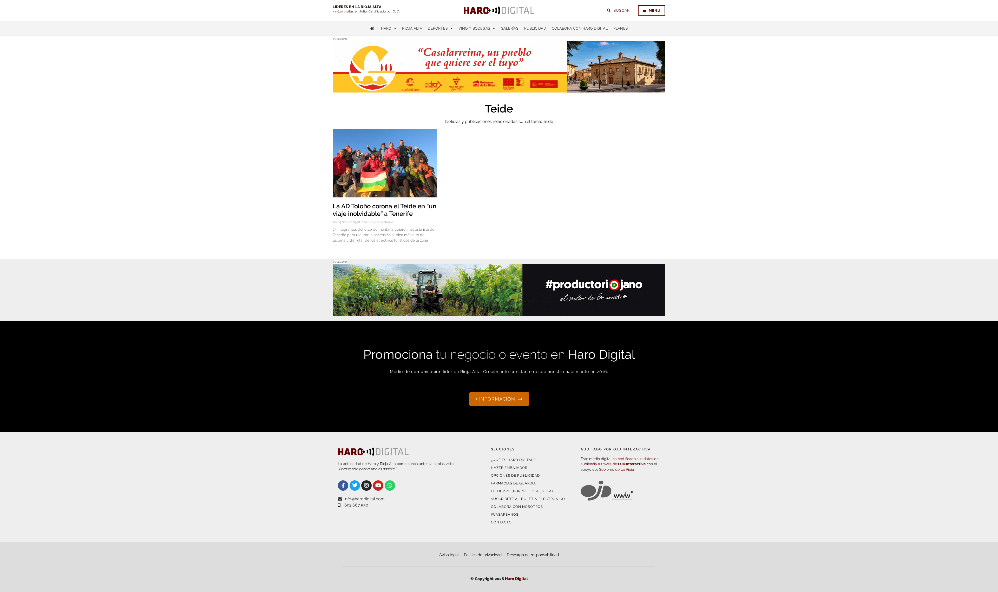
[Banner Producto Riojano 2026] (499, 312)
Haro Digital (516, 578)
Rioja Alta (412, 28)
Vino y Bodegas (474, 28)
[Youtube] (378, 485)
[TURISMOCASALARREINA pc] (499, 89)
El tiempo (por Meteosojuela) (522, 491)
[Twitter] (355, 485)
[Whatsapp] (390, 485)
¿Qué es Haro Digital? (513, 460)
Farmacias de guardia (513, 483)
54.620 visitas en (346, 11)
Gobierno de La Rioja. (617, 469)
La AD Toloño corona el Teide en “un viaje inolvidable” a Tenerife (384, 209)
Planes (620, 28)
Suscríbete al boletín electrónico (528, 499)
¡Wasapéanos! (505, 514)
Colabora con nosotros (517, 507)
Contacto (501, 522)
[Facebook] (343, 485)
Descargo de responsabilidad (533, 555)
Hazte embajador (509, 468)
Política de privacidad (483, 555)
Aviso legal (449, 555)
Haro (386, 28)
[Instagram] (366, 485)
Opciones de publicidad (515, 475)
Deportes (438, 28)
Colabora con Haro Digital (580, 28)
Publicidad (535, 28)
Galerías (509, 28)
